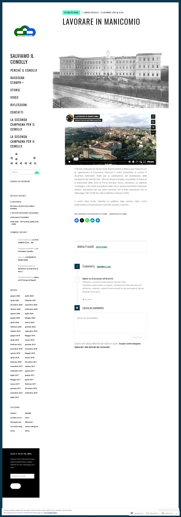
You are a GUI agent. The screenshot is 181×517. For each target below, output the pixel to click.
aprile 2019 (14, 340)
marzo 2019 (29, 340)
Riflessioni (18, 104)
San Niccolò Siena (119, 214)
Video (14, 97)
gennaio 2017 (15, 388)
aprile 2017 (29, 380)
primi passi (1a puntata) (19, 217)
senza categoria (31, 426)
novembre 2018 (31, 349)
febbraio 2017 (30, 384)
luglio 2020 (29, 314)
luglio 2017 (14, 375)
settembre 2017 (16, 371)
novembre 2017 (16, 366)
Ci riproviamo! (15, 202)
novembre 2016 (16, 393)
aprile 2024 (29, 296)
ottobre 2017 (30, 366)
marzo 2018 (29, 358)
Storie (15, 89)
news (76, 12)
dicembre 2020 (16, 305)
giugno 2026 (15, 296)
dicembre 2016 (31, 388)
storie (27, 431)
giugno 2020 (15, 318)
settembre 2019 (31, 331)
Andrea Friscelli (91, 12)
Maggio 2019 (30, 336)
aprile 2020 (14, 322)
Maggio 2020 (30, 318)
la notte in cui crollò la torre (21, 418)
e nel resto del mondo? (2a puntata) (24, 213)
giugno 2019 (15, 336)
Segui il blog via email (21, 453)
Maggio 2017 (15, 380)
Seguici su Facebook (20, 181)
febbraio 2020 (15, 327)
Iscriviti (15, 486)
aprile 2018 (14, 358)
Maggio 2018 (30, 353)
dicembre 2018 (16, 349)
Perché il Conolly (23, 70)
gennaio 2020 (30, 327)
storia (12, 431)
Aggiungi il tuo (104, 266)
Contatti (16, 112)
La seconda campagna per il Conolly (22, 124)
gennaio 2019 (30, 344)
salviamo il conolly (22, 58)
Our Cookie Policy (50, 513)
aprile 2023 (14, 300)
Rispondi (121, 279)
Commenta (137, 337)
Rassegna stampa (17, 80)
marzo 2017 (15, 384)
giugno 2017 (29, 375)
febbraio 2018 (15, 362)
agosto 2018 (15, 353)
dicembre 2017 (31, 362)
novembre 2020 (31, 305)
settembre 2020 (31, 309)
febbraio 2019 (15, 344)
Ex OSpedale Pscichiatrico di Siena (91, 214)
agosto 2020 (15, 314)
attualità (68, 12)
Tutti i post (101, 246)
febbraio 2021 (30, 300)
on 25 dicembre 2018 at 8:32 (101, 279)
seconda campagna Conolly (21, 426)
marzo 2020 (29, 322)
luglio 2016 (14, 397)
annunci (13, 413)
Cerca (35, 163)
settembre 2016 (31, 393)
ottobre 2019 (15, 331)
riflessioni (29, 422)
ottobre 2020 (15, 309)
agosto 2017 (30, 371)
